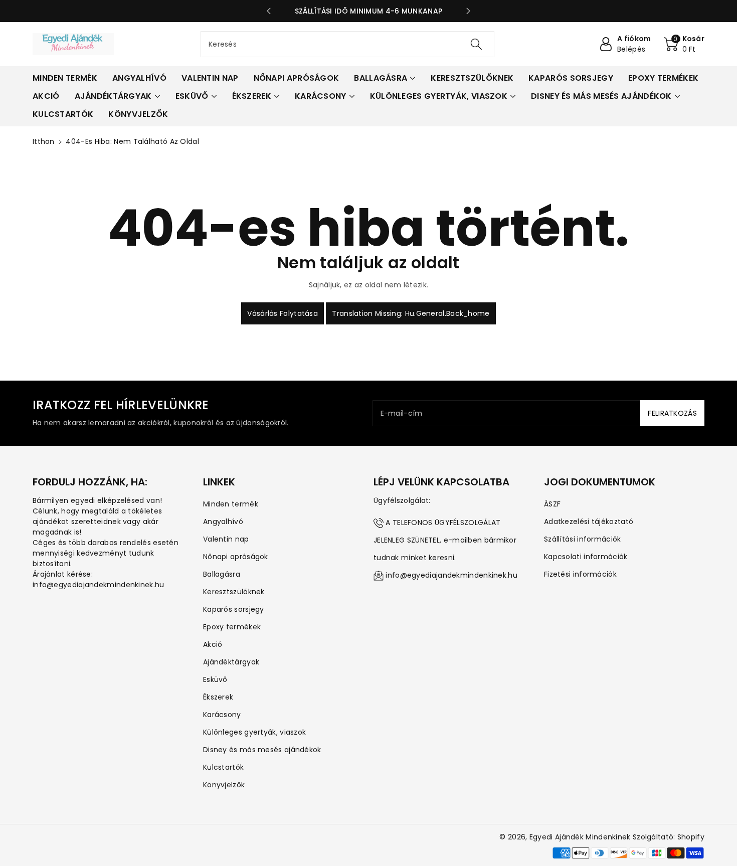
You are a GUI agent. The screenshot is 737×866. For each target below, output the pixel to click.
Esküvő (215, 679)
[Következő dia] (468, 11)
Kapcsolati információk (586, 557)
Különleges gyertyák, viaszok (254, 732)
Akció (213, 644)
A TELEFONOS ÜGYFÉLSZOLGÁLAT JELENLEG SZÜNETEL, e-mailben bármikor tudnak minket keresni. (445, 540)
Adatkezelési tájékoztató (588, 521)
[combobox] (347, 44)
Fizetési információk (580, 574)
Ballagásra (221, 574)
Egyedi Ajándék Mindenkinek (580, 837)
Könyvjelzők (224, 785)
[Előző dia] (269, 11)
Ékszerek (218, 697)
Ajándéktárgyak (231, 662)
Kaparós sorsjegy (233, 609)
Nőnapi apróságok (235, 557)
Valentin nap (226, 539)
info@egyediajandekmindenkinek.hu (451, 575)
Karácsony (222, 715)
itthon (44, 141)
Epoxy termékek (232, 627)
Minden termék (230, 504)
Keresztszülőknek (234, 592)
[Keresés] (476, 44)
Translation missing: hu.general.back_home (410, 313)
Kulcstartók (223, 767)
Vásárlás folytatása (282, 313)
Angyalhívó (223, 521)
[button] (684, 44)
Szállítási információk (582, 539)
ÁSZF (552, 504)
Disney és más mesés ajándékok (262, 750)
